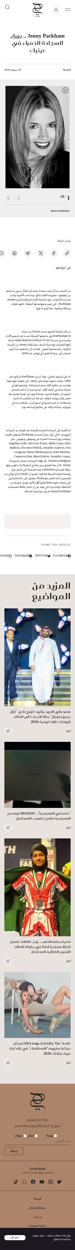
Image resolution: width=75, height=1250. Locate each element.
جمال (31, 1135)
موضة (50, 1135)
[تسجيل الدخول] (56, 10)
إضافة (13, 1151)
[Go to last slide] (18, 198)
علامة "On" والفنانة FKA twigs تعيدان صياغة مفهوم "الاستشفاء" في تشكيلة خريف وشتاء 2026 (40, 1048)
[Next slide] (8, 198)
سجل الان (15, 1237)
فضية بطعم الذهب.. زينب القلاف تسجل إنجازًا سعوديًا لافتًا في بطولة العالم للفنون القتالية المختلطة (40, 947)
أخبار (68, 730)
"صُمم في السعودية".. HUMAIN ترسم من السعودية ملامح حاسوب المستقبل (39, 815)
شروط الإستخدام (37, 1207)
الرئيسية (67, 69)
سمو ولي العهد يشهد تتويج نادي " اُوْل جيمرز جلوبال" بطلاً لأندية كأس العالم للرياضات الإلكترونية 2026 (40, 717)
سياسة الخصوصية (37, 1225)
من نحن (37, 1216)
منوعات (19, 1135)
